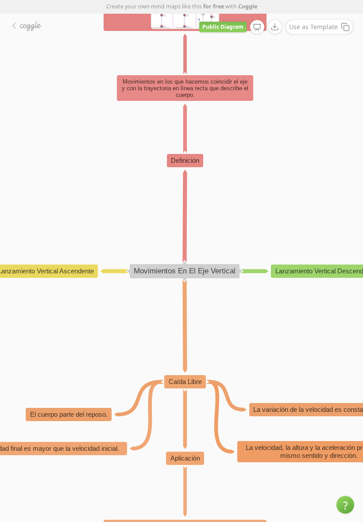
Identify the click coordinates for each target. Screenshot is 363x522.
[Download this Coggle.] (275, 27)
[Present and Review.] (257, 27)
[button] (345, 505)
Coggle (247, 6)
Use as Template (313, 27)
